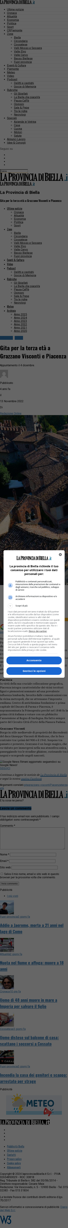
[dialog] (34, 614)
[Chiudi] (60, 554)
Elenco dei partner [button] (38, 631)
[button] (34, 605)
